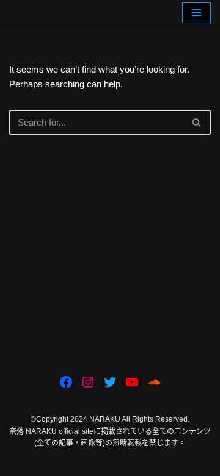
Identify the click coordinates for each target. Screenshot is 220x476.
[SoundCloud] (154, 382)
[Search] (197, 122)
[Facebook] (66, 382)
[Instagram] (88, 382)
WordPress (149, 463)
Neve (59, 463)
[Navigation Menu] (196, 12)
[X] (110, 382)
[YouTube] (132, 382)
